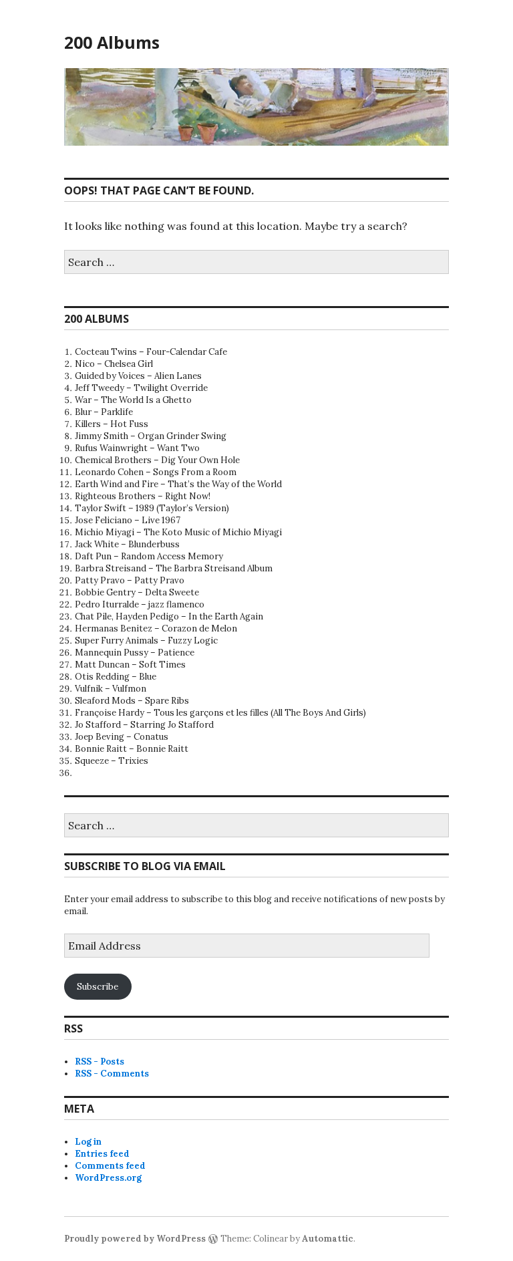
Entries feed (102, 1153)
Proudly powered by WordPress (135, 1238)
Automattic (327, 1238)
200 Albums (112, 42)
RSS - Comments (112, 1073)
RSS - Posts (99, 1061)
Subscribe (97, 986)
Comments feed (110, 1165)
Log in (88, 1141)
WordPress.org (108, 1177)
